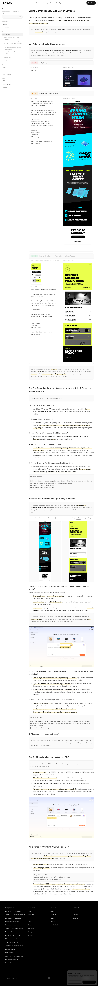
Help (29, 911)
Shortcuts (4, 87)
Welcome (4, 24)
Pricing (46, 3)
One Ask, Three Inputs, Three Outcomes (11, 38)
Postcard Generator (11, 925)
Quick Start (5, 27)
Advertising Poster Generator (14, 956)
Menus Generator (10, 963)
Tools (29, 918)
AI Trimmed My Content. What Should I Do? (12, 56)
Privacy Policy (80, 976)
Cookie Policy (55, 925)
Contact (53, 914)
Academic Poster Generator (14, 945)
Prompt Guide (6, 34)
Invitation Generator (11, 959)
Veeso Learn (6, 9)
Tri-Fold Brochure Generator (14, 928)
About (52, 3)
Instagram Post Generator (13, 911)
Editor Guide (5, 61)
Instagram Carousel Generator (14, 935)
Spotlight (59, 3)
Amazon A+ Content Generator (15, 914)
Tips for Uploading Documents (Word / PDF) (11, 52)
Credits (4, 71)
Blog (29, 925)
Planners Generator (11, 932)
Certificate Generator (12, 921)
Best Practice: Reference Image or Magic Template (12, 48)
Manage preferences (74, 982)
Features (38, 3)
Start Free (91, 3)
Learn (29, 921)
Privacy (53, 921)
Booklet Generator (11, 949)
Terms (52, 918)
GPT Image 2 (9, 952)
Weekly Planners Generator (13, 939)
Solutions (31, 914)
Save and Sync (6, 74)
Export (4, 67)
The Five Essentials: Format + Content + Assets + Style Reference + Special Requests (13, 43)
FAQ (3, 81)
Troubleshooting (6, 84)
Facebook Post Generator (13, 918)
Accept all (89, 982)
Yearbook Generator (11, 942)
